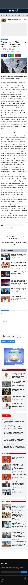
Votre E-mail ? (4, 319)
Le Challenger (14, 459)
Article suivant (13, 240)
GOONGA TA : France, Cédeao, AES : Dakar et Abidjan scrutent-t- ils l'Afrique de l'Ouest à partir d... (19, 467)
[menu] (1, 10)
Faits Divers (13, 15)
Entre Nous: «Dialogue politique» (18, 457)
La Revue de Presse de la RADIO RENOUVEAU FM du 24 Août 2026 (13, 427)
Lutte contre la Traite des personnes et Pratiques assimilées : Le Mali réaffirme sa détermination (14, 448)
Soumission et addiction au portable (18, 389)
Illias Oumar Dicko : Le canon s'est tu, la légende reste (14, 421)
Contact (2, 581)
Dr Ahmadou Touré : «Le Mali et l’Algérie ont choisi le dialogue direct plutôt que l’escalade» (18, 375)
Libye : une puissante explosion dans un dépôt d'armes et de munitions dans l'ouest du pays (19, 281)
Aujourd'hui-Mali (14, 471)
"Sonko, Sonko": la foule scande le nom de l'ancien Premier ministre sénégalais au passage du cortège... (18, 535)
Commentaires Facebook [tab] (15, 309)
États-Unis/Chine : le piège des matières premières (19, 272)
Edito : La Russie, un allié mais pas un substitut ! (18, 397)
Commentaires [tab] (4, 309)
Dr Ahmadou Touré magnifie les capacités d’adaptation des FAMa (18, 405)
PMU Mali (7, 15)
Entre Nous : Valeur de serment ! (18, 490)
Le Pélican (13, 399)
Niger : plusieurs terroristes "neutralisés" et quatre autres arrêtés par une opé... (14, 243)
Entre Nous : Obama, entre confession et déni (19, 475)
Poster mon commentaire (8, 341)
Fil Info (2, 15)
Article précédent (15, 235)
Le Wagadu (14, 510)
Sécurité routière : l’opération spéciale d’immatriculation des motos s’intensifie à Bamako (17, 515)
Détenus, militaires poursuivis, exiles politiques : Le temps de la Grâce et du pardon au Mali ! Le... (19, 524)
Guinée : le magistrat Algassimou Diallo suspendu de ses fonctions (19, 298)
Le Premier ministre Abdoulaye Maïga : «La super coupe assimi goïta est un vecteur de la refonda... (14, 434)
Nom (2, 313)
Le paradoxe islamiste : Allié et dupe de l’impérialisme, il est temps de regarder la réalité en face (18, 265)
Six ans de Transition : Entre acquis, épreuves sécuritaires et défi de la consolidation (18, 484)
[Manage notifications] (25, 578)
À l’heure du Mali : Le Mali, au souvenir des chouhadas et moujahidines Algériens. (18, 383)
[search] (26, 10)
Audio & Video (21, 15)
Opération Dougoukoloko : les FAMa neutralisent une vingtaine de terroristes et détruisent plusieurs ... (19, 543)
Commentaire (4, 325)
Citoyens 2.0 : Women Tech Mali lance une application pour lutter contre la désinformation (14, 441)
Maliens (8, 225)
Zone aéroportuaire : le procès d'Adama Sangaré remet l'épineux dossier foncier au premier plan (18, 507)
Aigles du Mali (15, 225)
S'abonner (24, 572)
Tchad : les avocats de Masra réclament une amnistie (18, 254)
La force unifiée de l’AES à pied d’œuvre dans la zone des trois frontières (14, 237)
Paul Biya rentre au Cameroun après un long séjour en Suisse (19, 289)
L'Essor (13, 378)
